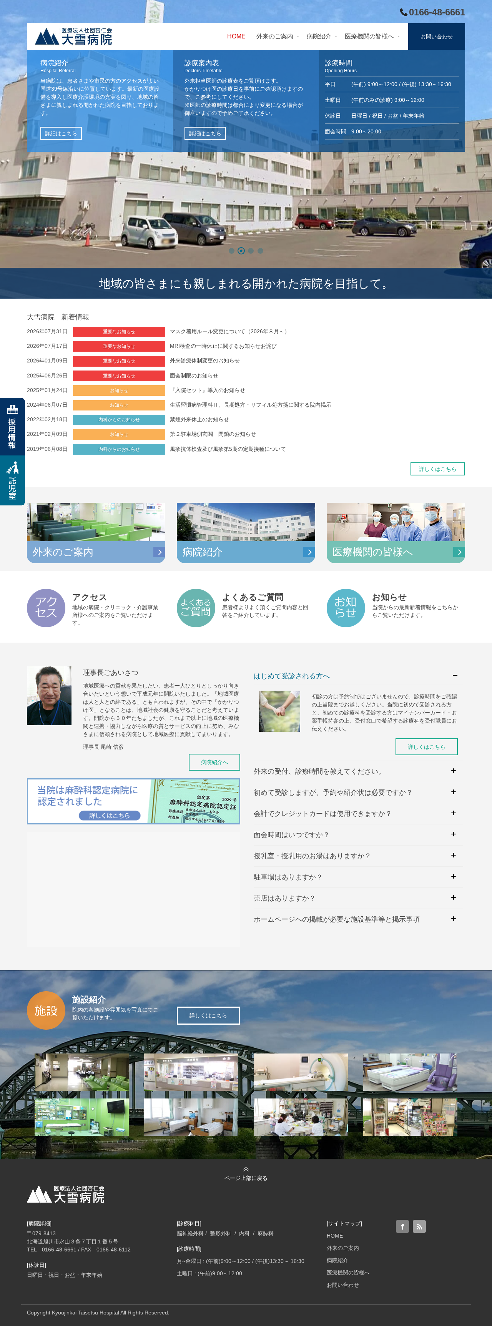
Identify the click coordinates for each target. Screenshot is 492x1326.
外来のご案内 (343, 1248)
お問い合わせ (343, 1285)
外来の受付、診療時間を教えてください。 (319, 771)
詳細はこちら (61, 133)
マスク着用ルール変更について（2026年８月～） (230, 331)
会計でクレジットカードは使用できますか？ (323, 814)
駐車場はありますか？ (288, 877)
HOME (335, 1236)
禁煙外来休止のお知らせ (199, 419)
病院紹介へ (214, 762)
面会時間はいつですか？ (292, 835)
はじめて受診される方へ (292, 676)
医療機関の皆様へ (348, 1273)
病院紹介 (337, 1260)
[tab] (358, 676)
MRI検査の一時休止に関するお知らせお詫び (223, 346)
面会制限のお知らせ (194, 375)
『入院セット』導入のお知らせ (207, 390)
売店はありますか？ (285, 898)
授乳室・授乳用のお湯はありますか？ (312, 856)
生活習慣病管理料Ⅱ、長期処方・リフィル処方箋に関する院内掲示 (250, 405)
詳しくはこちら (438, 469)
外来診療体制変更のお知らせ (205, 360)
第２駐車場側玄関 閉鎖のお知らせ (213, 434)
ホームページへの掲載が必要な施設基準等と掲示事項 (337, 919)
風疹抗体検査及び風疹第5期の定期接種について (228, 449)
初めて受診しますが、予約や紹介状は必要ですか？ (333, 792)
